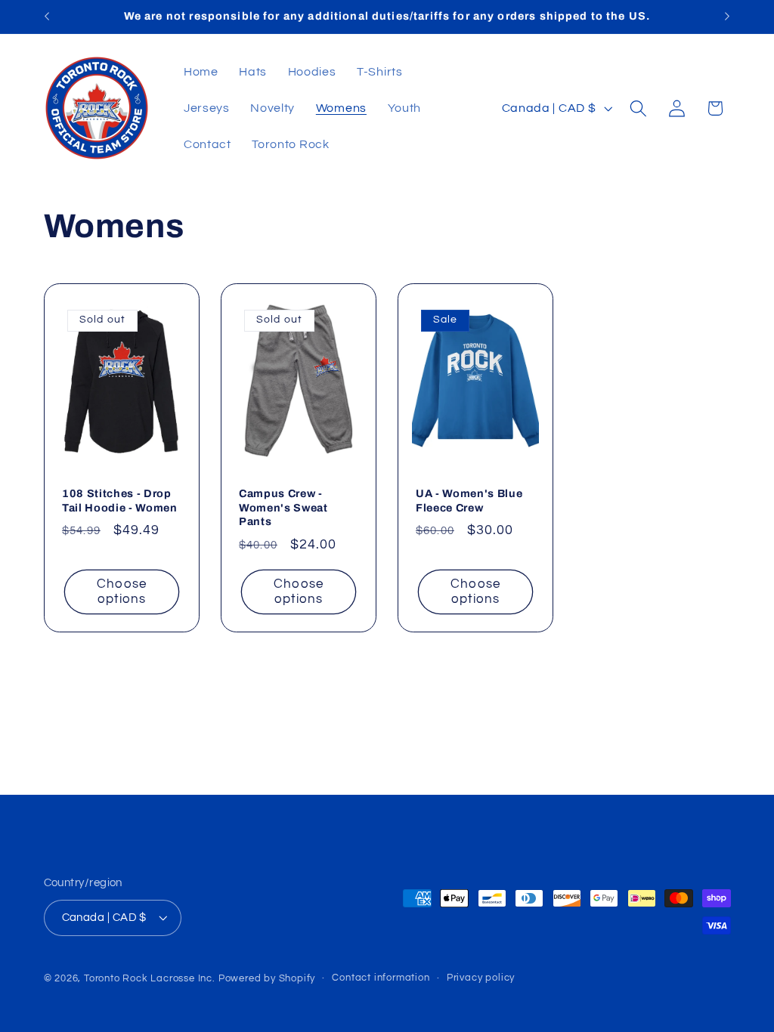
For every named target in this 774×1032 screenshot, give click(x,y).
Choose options (122, 591)
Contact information (380, 978)
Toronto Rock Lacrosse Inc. (149, 979)
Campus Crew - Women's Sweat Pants (283, 507)
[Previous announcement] (46, 16)
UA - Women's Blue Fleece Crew (469, 500)
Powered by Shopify (267, 979)
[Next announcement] (727, 16)
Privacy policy (481, 978)
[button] (638, 108)
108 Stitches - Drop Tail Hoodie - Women (120, 500)
